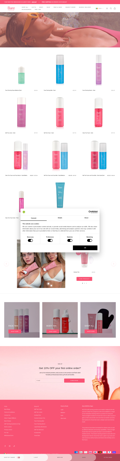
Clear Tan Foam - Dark (87, 133)
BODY (41, 7)
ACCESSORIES (26, 9)
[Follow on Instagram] (10, 446)
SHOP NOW (15, 331)
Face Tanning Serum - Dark (88, 90)
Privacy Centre (8, 429)
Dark (14, 14)
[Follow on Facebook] (5, 446)
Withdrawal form (8, 435)
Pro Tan (6, 432)
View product (84, 279)
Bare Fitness (7, 421)
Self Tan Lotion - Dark (10, 133)
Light (62, 409)
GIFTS (34, 7)
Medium (63, 412)
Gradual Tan (76, 272)
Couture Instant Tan (39, 418)
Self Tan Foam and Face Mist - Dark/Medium (54, 175)
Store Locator (8, 426)
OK (85, 248)
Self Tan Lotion (38, 412)
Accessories (37, 432)
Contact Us (7, 415)
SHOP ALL (25, 7)
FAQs (5, 406)
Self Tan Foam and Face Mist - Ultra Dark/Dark (93, 175)
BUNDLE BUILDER (85, 7)
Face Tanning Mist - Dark (50, 90)
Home (5, 14)
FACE (48, 7)
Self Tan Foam (38, 409)
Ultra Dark (63, 418)
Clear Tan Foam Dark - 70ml (12, 218)
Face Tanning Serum (39, 424)
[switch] (50, 240)
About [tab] (86, 218)
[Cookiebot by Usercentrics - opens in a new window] (90, 212)
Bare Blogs (7, 409)
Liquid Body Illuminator (40, 426)
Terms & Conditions (9, 412)
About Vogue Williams (10, 418)
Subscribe (74, 380)
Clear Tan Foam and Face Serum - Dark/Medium (16, 175)
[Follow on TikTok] (14, 446)
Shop (10, 14)
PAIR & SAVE (58, 7)
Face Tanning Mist (39, 421)
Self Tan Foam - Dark (49, 133)
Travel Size (37, 435)
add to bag (25, 93)
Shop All (36, 406)
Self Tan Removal (38, 429)
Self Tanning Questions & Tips (12, 424)
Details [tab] (60, 218)
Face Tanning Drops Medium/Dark (13, 90)
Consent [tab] (33, 218)
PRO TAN (38, 9)
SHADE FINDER (71, 7)
